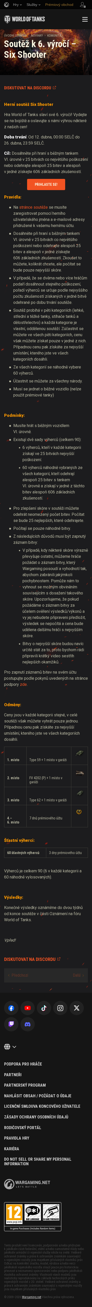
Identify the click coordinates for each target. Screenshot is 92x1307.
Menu (85, 19)
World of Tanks (24, 19)
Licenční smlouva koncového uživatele (42, 1106)
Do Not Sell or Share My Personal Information (37, 1161)
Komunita (54, 35)
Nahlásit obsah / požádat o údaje (37, 1096)
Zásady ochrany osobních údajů (36, 1117)
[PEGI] (32, 1216)
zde (23, 684)
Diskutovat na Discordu (27, 88)
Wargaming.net (31, 1297)
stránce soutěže (33, 207)
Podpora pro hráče (23, 1064)
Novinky (37, 35)
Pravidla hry (16, 1138)
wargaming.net (27, 1184)
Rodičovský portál (22, 1128)
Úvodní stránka (15, 35)
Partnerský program (25, 1085)
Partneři (12, 1075)
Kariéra (11, 1149)
